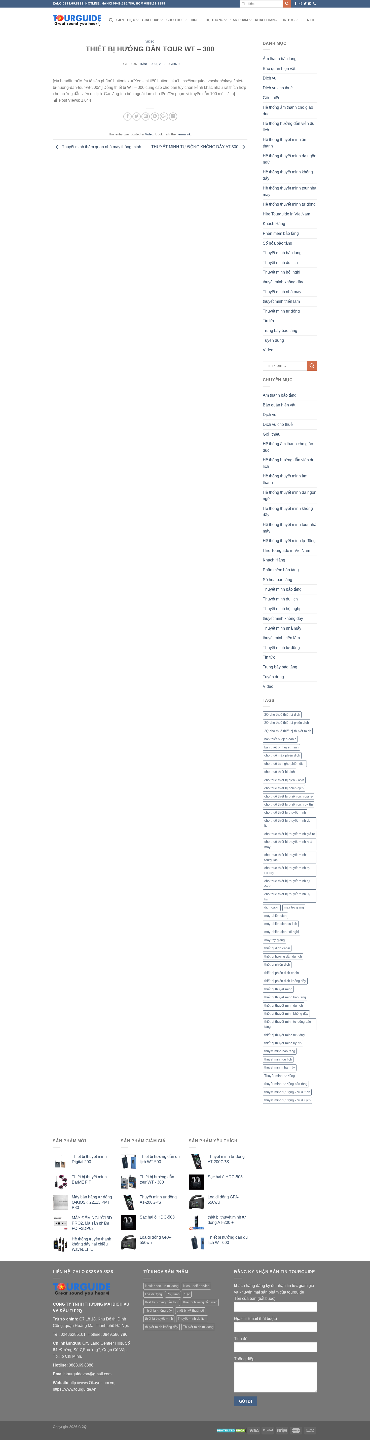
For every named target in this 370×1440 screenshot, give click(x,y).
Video (150, 41)
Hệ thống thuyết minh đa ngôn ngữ (289, 159)
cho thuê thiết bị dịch (279, 772)
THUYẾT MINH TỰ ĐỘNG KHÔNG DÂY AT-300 (195, 147)
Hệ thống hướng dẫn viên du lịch (288, 126)
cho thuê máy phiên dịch (282, 755)
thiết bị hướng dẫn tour (161, 1302)
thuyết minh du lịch (278, 1059)
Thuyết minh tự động (281, 311)
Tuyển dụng (273, 340)
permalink (184, 134)
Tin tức (288, 20)
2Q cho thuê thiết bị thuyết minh (287, 731)
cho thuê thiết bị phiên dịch (284, 788)
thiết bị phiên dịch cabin (281, 973)
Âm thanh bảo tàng (280, 59)
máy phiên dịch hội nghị (281, 932)
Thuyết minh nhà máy (282, 292)
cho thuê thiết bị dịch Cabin (284, 780)
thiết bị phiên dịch (277, 964)
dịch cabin (271, 907)
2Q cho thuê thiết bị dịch (282, 714)
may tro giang (294, 907)
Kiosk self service (196, 1286)
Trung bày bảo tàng (280, 330)
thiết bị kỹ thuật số (190, 1310)
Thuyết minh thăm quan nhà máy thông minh (101, 147)
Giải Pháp (150, 20)
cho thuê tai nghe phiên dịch (284, 764)
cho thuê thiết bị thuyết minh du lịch (287, 823)
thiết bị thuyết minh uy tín (283, 1043)
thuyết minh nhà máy (279, 1067)
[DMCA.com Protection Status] (231, 1430)
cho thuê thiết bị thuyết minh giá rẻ (289, 834)
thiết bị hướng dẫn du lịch (283, 956)
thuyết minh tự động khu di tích (287, 1092)
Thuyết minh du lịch (280, 262)
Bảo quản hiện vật (279, 68)
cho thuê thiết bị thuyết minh (285, 812)
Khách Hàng (266, 20)
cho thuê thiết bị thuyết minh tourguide (285, 857)
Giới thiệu (125, 20)
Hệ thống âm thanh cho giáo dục (288, 110)
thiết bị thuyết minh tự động (284, 1035)
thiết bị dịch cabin (277, 948)
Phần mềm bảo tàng (281, 233)
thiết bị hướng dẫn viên (200, 1302)
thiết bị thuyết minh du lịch (283, 1005)
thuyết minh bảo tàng (279, 1051)
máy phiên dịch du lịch (280, 924)
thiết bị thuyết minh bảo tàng (285, 997)
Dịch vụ (269, 78)
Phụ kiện (173, 1294)
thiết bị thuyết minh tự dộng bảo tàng (287, 1024)
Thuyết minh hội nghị (281, 272)
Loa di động (153, 1294)
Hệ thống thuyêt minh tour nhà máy (289, 191)
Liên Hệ (308, 20)
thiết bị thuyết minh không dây (286, 1013)
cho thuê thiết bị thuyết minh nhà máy (288, 844)
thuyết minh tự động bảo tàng (285, 1084)
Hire (195, 20)
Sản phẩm (239, 20)
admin (176, 63)
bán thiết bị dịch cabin (280, 739)
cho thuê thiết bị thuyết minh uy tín (287, 896)
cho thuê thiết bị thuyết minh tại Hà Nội (287, 870)
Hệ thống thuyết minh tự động (289, 204)
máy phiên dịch (275, 916)
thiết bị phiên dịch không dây (285, 981)
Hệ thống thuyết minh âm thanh (285, 142)
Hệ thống (214, 20)
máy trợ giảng (274, 940)
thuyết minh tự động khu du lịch (287, 1100)
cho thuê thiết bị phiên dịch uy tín (288, 804)
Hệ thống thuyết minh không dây (288, 175)
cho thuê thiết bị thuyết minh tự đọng (287, 883)
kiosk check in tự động (161, 1286)
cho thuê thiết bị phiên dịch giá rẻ (288, 796)
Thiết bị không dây (158, 1310)
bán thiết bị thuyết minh (281, 747)
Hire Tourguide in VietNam (286, 214)
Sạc (187, 1294)
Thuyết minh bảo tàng (282, 253)
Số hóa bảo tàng (277, 243)
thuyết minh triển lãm (281, 301)
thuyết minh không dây (283, 282)
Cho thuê (175, 20)
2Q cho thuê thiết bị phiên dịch (286, 723)
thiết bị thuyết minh (278, 989)
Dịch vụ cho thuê (278, 88)
